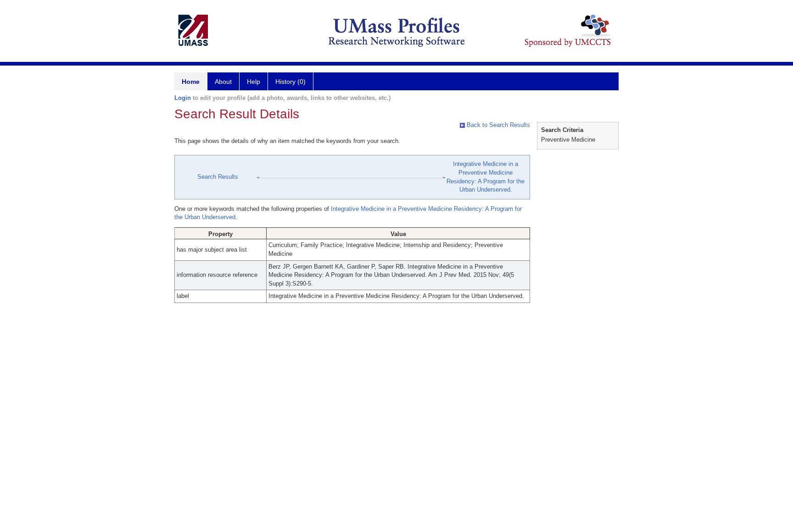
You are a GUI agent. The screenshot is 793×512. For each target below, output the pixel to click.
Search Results (217, 176)
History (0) (290, 81)
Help (253, 81)
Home (191, 81)
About (223, 81)
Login (182, 97)
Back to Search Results (497, 124)
